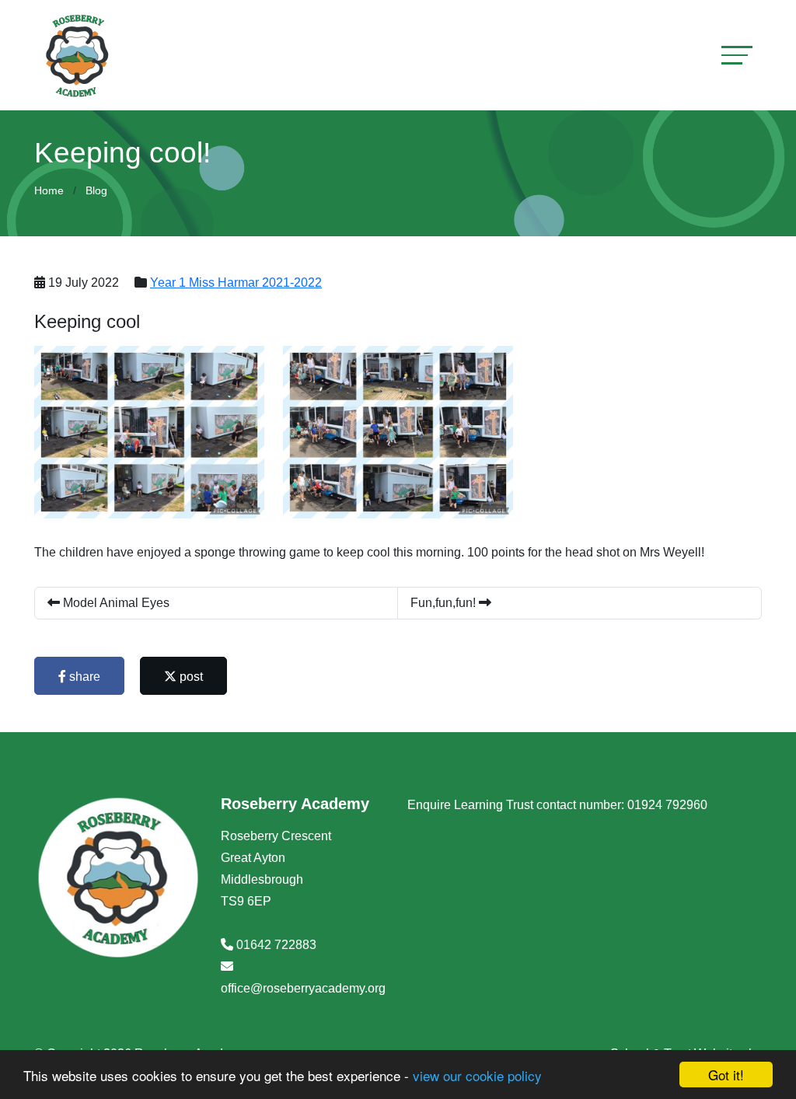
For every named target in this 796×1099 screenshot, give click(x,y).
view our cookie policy (477, 1075)
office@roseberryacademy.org (303, 988)
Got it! (726, 1074)
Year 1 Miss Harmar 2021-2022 (236, 282)
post (189, 676)
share (83, 676)
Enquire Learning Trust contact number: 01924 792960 (557, 804)
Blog (96, 190)
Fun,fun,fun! (444, 602)
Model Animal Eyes (114, 602)
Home (49, 190)
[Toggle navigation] (737, 55)
